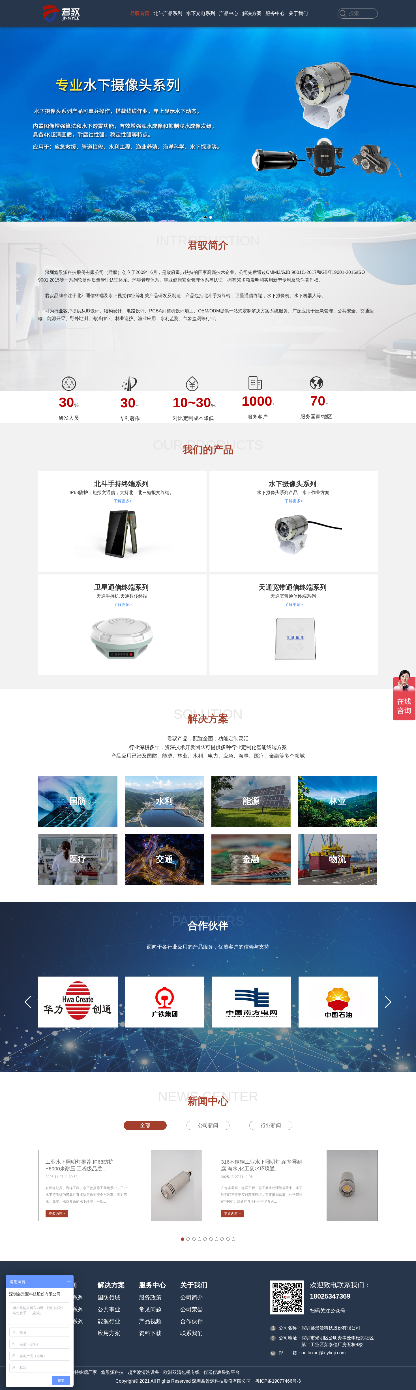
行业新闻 (271, 1125)
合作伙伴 (191, 1321)
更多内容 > (57, 1214)
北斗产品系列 (167, 13)
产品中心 (228, 13)
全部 (145, 1125)
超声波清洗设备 (143, 1372)
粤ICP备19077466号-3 (278, 1381)
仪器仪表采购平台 (221, 1372)
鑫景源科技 (112, 1372)
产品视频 (150, 1321)
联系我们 (191, 1333)
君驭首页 (139, 13)
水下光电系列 (200, 13)
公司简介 (191, 1297)
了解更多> (122, 501)
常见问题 (150, 1309)
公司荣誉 (191, 1309)
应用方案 (109, 1333)
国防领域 (109, 1297)
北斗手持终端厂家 (79, 1372)
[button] (205, 217)
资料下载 (150, 1333)
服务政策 (150, 1297)
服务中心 (275, 13)
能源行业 (109, 1321)
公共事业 (109, 1309)
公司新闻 (208, 1125)
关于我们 (298, 13)
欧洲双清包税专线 (181, 1372)
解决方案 (251, 13)
